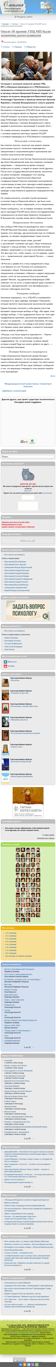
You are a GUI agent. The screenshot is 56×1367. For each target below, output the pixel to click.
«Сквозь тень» (16, 747)
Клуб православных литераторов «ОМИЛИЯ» (30, 1331)
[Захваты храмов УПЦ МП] (26, 79)
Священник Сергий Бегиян (15, 587)
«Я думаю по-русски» (19, 693)
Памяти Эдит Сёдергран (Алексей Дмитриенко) (24, 1205)
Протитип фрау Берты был (16, 1096)
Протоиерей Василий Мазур (16, 585)
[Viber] (32, 1364)
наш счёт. (28, 490)
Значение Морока (11, 1086)
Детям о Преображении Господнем (19, 969)
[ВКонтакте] (20, 1364)
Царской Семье (11, 995)
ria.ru (52, 376)
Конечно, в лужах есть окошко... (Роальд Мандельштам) (28, 1244)
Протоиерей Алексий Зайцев (16, 576)
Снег (6, 1036)
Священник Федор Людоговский (18, 567)
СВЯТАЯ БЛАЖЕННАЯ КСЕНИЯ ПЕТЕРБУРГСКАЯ (25, 1127)
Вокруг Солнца (10, 990)
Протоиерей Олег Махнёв (15, 564)
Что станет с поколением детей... (18, 974)
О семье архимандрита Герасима (18, 1117)
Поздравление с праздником (16, 1132)
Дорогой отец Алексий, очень (16, 1081)
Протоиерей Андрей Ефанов (16, 573)
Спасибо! (8, 1060)
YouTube (11, 666)
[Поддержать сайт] (28, 443)
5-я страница (10, 944)
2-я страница (10, 936)
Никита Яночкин (11, 638)
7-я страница (10, 950)
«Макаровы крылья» (19, 720)
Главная (5, 24)
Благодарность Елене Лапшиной (18, 1071)
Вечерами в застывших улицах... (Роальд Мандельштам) (28, 1247)
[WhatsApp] (36, 1364)
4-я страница (10, 941)
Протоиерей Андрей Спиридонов (18, 579)
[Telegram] (28, 1364)
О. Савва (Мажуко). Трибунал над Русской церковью (26, 1296)
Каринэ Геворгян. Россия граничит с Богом (22, 1294)
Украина (18, 47)
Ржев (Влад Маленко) (13, 1250)
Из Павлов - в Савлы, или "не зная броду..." (22, 979)
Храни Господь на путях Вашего (18, 1091)
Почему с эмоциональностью (17, 1122)
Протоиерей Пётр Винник (15, 562)
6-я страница (10, 947)
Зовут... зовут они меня (14, 1000)
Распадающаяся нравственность (18, 1182)
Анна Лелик (9, 649)
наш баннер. (47, 493)
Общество (31, 47)
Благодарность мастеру (14, 1076)
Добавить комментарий (15, 391)
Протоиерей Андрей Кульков (16, 570)
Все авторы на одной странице (18, 956)
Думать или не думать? (14, 1179)
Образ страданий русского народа (19, 1214)
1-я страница (10, 933)
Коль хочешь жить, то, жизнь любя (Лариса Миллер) (26, 1241)
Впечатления (10, 1112)
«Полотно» (15, 680)
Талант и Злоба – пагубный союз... (19, 1253)
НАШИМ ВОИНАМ (12, 1041)
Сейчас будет (10, 1101)
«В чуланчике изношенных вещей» (25, 733)
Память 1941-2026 (12, 1025)
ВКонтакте (12, 662)
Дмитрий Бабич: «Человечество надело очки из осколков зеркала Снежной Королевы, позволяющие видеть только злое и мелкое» (29, 1154)
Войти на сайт (28, 541)
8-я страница (10, 953)
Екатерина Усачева (12, 641)
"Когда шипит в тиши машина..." (17, 1031)
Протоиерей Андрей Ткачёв (16, 582)
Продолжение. (10, 1106)
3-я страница (10, 939)
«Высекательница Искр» (21, 761)
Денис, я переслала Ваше (15, 1065)
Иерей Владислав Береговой (16, 590)
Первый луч (9, 1005)
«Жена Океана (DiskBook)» (21, 776)
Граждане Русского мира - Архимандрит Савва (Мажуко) (28, 1286)
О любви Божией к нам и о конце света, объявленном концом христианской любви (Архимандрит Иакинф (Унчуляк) (27, 1258)
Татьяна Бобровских (13, 643)
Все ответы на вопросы (14, 555)
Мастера (8, 984)
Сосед (7, 1010)
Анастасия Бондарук (13, 646)
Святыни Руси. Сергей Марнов (17, 1283)
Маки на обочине (11, 1203)
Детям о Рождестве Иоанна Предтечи (20, 1020)
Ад (5, 1015)
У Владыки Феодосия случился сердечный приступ (26, 1200)
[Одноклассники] (24, 1364)
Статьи (14, 24)
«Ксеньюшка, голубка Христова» (24, 706)
